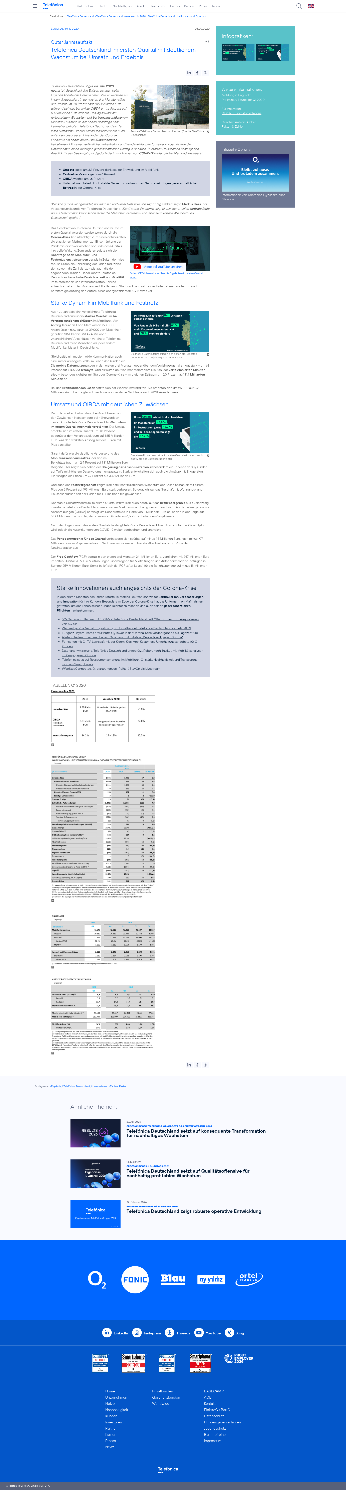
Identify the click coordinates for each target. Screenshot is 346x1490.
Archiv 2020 (139, 16)
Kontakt (210, 1403)
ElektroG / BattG (217, 1409)
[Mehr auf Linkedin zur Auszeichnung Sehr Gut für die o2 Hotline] (167, 1363)
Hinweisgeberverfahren (222, 1422)
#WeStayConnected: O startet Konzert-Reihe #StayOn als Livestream (111, 669)
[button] (189, 73)
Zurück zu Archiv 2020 (65, 28)
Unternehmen (86, 6)
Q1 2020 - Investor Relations (241, 113)
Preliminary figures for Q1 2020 (243, 100)
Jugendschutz (215, 1428)
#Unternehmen (99, 1086)
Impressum (212, 1440)
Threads (183, 1333)
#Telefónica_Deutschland (76, 1086)
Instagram (152, 1333)
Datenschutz (214, 1416)
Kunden (142, 6)
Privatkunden (162, 1391)
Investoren (158, 6)
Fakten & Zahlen (233, 126)
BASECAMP (214, 1391)
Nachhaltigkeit (123, 6)
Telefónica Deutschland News (113, 16)
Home (110, 1391)
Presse (203, 6)
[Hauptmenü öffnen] (35, 6)
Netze (104, 6)
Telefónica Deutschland (80, 16)
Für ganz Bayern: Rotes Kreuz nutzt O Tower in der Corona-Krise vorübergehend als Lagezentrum (130, 633)
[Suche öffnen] (299, 6)
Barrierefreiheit (216, 1434)
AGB (208, 1397)
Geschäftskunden (166, 1397)
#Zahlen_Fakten (118, 1086)
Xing (240, 1333)
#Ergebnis (55, 1086)
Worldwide (160, 1403)
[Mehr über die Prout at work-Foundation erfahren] (239, 1363)
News (216, 6)
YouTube (213, 1333)
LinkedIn (121, 1333)
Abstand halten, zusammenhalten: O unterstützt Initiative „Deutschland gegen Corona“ (122, 637)
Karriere (189, 6)
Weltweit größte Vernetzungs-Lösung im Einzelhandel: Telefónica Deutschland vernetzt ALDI (126, 628)
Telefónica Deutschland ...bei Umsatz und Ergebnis (177, 16)
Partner (175, 6)
